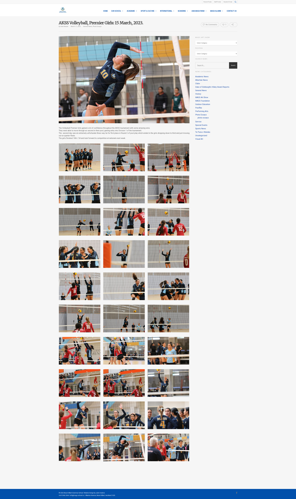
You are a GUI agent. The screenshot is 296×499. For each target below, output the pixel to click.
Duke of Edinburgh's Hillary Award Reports (212, 87)
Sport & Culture (147, 11)
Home (105, 11)
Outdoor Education (202, 104)
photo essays (203, 118)
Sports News (200, 128)
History (198, 94)
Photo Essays (97, 26)
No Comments (211, 24)
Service (198, 122)
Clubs (197, 83)
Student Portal (228, 2)
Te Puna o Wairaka (202, 132)
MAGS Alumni (215, 11)
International (166, 11)
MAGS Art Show (201, 97)
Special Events (201, 125)
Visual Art (199, 139)
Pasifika (198, 108)
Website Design (89, 493)
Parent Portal (207, 2)
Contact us (232, 11)
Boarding (182, 11)
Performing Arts (201, 111)
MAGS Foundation (202, 101)
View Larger (79, 155)
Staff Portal (217, 2)
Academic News (201, 76)
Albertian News (201, 80)
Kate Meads (64, 26)
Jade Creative (100, 493)
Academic (131, 11)
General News (87, 26)
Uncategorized (201, 135)
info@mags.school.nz (77, 495)
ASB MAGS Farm (198, 11)
